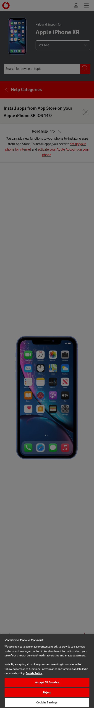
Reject (47, 692)
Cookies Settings (46, 702)
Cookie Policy (34, 673)
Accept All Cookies (47, 682)
